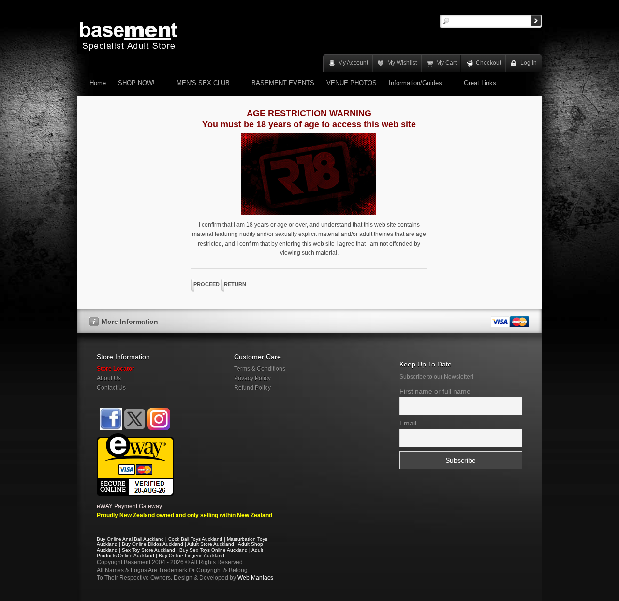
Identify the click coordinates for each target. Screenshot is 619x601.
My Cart (446, 62)
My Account (353, 62)
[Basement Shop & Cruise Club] (110, 428)
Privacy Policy (252, 378)
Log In (528, 62)
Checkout (488, 62)
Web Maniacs (255, 577)
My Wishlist (402, 62)
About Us (109, 378)
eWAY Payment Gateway (129, 506)
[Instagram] (158, 419)
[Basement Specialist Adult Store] (128, 36)
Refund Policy (252, 387)
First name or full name (435, 391)
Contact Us (111, 387)
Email (407, 423)
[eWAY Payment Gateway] (135, 437)
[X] (134, 419)
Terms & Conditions (259, 369)
